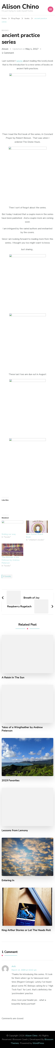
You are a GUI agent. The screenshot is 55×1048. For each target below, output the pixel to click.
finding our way (9, 534)
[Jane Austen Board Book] (37, 526)
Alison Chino (20, 6)
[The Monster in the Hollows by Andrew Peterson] (12, 550)
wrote (19, 60)
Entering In (8, 880)
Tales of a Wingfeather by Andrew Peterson (22, 729)
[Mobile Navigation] (50, 9)
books (5, 30)
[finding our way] (12, 526)
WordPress (38, 1043)
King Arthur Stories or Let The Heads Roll (26, 930)
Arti (14, 966)
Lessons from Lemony (15, 830)
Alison (5, 49)
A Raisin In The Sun (13, 677)
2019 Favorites (10, 780)
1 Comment (8, 52)
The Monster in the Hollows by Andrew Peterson (11, 560)
